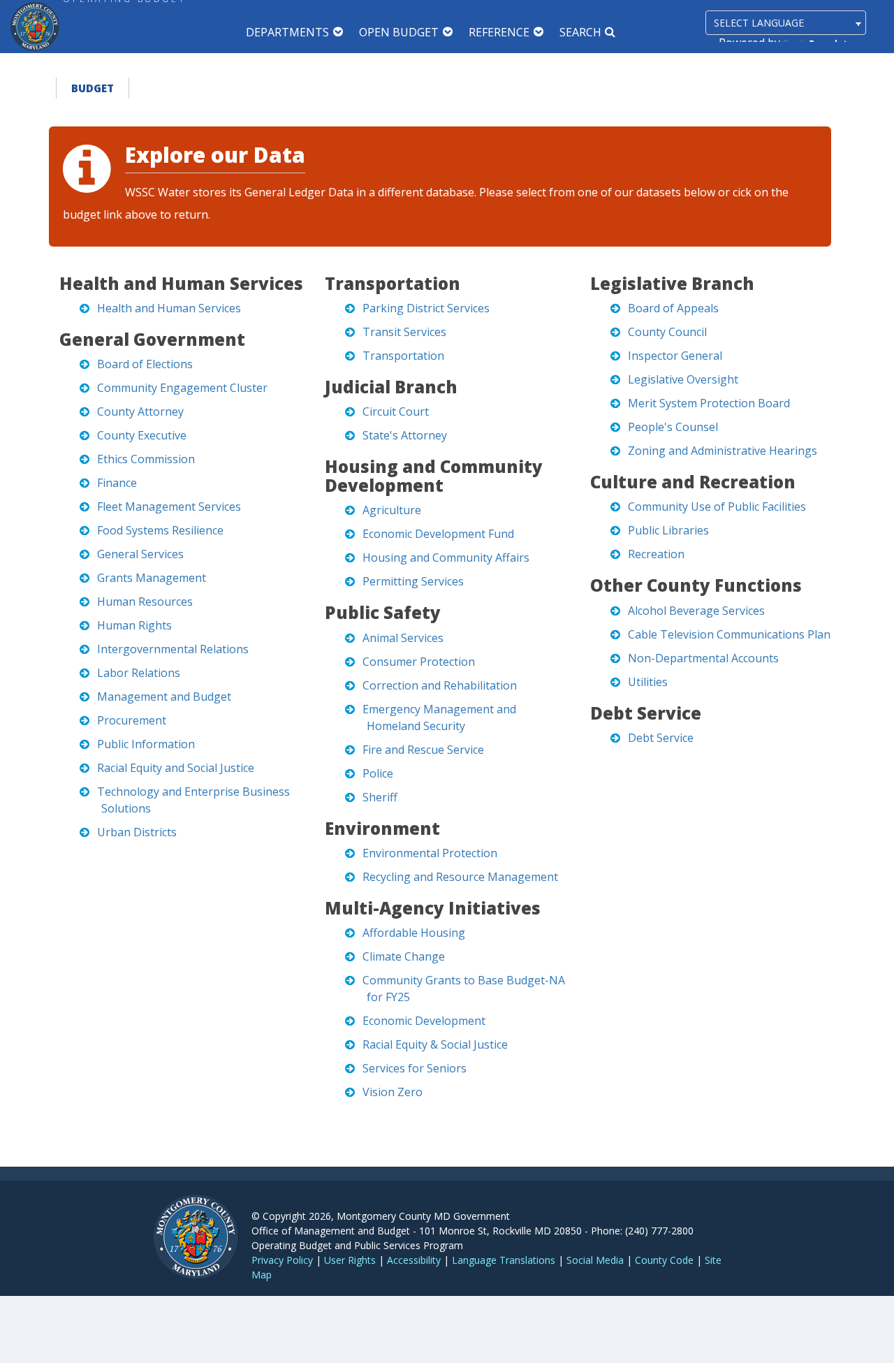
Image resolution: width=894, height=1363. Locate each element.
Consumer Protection (418, 661)
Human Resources (145, 601)
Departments (287, 32)
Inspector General (675, 355)
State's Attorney (404, 435)
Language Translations (503, 1260)
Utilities (648, 682)
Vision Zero (392, 1092)
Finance (117, 482)
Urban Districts (137, 832)
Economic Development (423, 1020)
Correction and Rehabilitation (439, 685)
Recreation (656, 554)
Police (377, 773)
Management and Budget (164, 696)
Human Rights (134, 625)
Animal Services (403, 638)
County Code (664, 1260)
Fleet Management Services (169, 506)
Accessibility (414, 1260)
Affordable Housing (413, 932)
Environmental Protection (429, 853)
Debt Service (661, 737)
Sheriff (379, 797)
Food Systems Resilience (160, 530)
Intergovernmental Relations (173, 649)
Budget (92, 88)
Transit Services (404, 332)
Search (580, 32)
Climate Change (403, 956)
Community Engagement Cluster (182, 387)
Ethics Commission (146, 459)
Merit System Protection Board (709, 403)
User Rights (350, 1260)
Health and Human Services (169, 308)
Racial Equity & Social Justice (435, 1044)
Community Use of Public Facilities (717, 506)
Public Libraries (668, 530)
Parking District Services (426, 308)
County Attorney (140, 411)
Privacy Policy (282, 1260)
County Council (667, 332)
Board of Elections (145, 364)
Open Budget (399, 32)
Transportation (403, 355)
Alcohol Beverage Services (696, 610)
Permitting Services (413, 581)
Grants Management (151, 577)
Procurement (131, 720)
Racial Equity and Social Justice (175, 767)
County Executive (141, 435)
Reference (499, 32)
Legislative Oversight (683, 379)
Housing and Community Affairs (445, 557)
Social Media (595, 1260)
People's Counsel (673, 427)
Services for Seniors (414, 1068)
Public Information (146, 744)
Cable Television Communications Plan (729, 634)
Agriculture (391, 510)
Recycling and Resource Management (460, 876)
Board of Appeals (673, 308)
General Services (140, 554)
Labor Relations (138, 672)
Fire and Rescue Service (423, 749)
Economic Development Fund (438, 533)
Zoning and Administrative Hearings (722, 450)
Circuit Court (395, 411)
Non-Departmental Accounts (703, 658)
